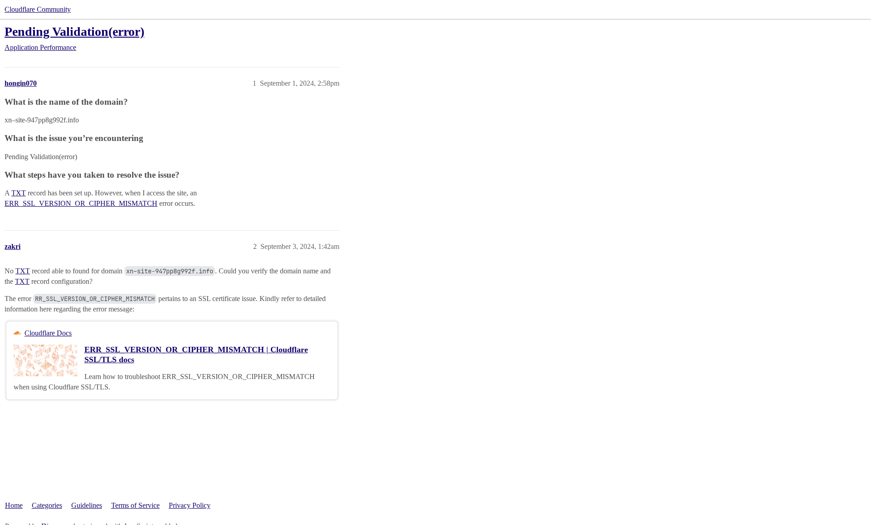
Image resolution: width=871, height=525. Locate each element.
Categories (47, 505)
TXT (18, 193)
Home (14, 505)
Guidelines (86, 505)
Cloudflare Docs (48, 333)
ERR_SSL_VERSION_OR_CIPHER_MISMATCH (81, 203)
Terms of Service (135, 505)
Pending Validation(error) (74, 31)
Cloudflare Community (38, 9)
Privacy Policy (189, 505)
